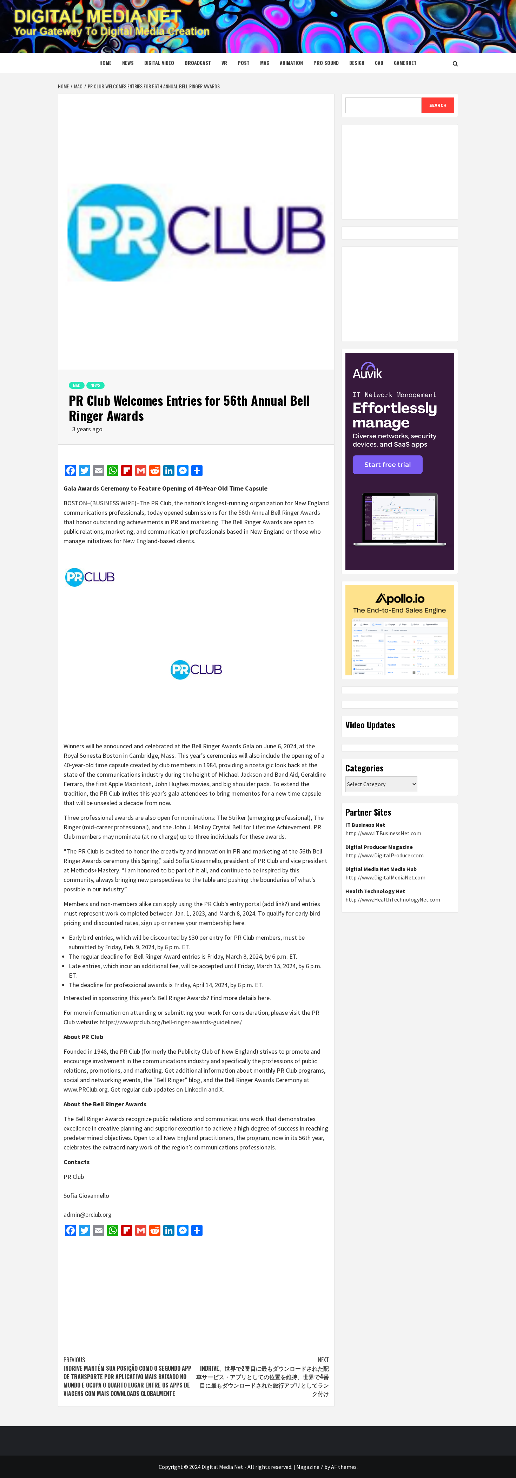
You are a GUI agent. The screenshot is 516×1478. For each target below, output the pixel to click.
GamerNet (405, 62)
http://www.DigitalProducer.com (384, 855)
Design (356, 62)
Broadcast (198, 62)
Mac (264, 62)
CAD (379, 62)
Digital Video (159, 62)
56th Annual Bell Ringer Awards (279, 512)
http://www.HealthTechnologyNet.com (392, 899)
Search (437, 105)
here (264, 998)
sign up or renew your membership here (192, 923)
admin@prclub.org (88, 1214)
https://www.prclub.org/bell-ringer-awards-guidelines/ (171, 1022)
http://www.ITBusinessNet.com (383, 833)
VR (224, 62)
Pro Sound (326, 62)
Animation (291, 62)
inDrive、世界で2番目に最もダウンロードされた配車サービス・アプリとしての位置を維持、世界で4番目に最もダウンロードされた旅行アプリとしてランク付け (262, 1377)
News (128, 62)
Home (105, 62)
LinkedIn (195, 1089)
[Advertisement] (196, 1292)
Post (244, 62)
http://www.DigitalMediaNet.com (385, 877)
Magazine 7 (309, 1466)
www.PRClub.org (86, 1089)
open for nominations (185, 818)
